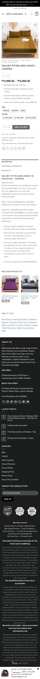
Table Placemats (9, 328)
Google (20, 526)
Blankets (33, 322)
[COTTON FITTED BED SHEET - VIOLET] (10, 283)
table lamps (13, 592)
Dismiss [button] (31, 5)
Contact (5, 456)
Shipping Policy (8, 472)
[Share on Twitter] (12, 148)
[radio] (6, 110)
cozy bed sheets (9, 589)
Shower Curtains (31, 325)
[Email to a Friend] (16, 148)
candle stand (6, 617)
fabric (29, 248)
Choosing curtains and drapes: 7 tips (21, 432)
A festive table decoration (17, 425)
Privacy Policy (7, 468)
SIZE (3, 107)
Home (4, 60)
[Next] (38, 291)
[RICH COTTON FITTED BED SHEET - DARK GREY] (29, 283)
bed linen (14, 185)
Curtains (19, 325)
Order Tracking (7, 460)
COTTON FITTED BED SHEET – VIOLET (10, 297)
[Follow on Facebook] (4, 402)
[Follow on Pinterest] (24, 402)
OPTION (4, 114)
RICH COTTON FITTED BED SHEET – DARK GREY (29, 298)
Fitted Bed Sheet (11, 143)
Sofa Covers (23, 322)
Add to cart (21, 127)
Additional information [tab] (12, 166)
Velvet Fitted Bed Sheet (25, 143)
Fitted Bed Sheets (9, 62)
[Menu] (3, 14)
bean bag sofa (25, 570)
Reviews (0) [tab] (6, 170)
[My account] (31, 14)
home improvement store (23, 660)
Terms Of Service (8, 464)
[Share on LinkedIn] (24, 148)
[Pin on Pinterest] (20, 148)
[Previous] (1, 291)
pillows (12, 570)
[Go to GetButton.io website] (5, 676)
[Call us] (20, 402)
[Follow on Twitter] (12, 402)
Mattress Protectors (9, 322)
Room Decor (14, 60)
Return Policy (7, 476)
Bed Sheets (26, 60)
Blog (3, 452)
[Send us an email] (16, 402)
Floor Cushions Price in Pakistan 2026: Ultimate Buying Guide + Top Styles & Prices (22, 418)
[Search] (25, 14)
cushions (26, 589)
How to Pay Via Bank (10, 480)
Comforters (32, 320)
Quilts (4, 325)
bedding (20, 213)
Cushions (11, 325)
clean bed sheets (29, 262)
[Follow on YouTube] (28, 402)
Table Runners (23, 328)
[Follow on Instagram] (8, 402)
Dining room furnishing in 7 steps (20, 438)
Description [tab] (7, 162)
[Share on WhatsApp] (4, 148)
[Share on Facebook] (8, 148)
